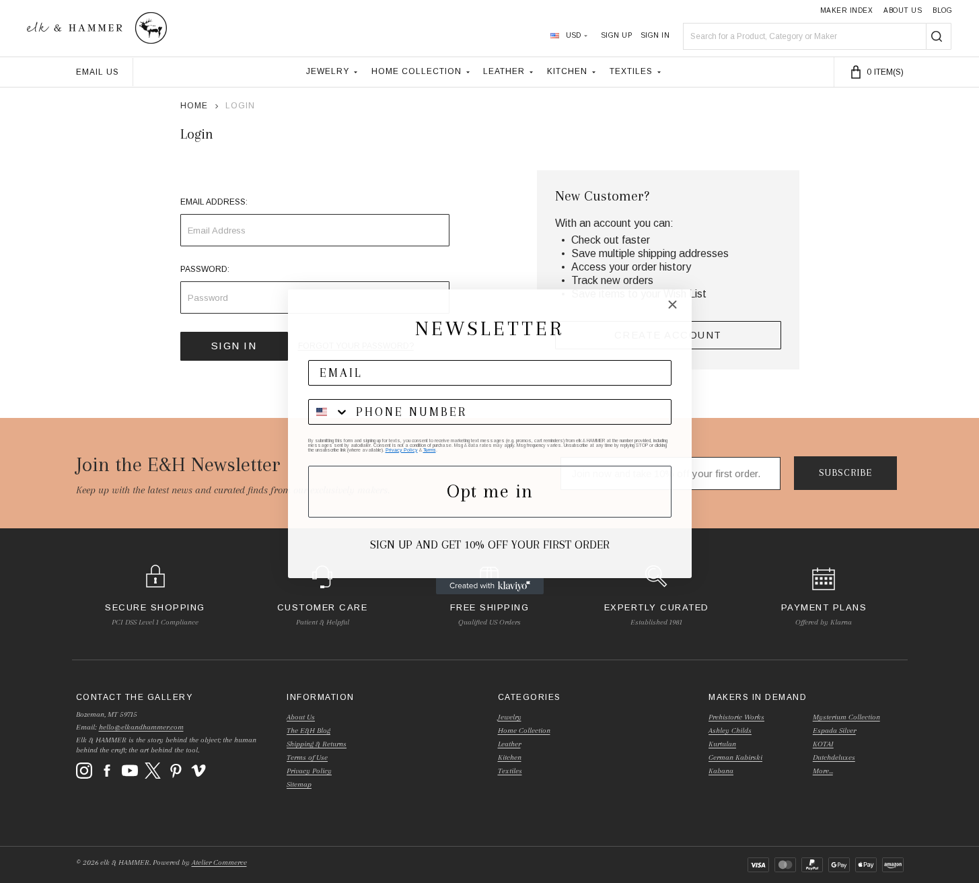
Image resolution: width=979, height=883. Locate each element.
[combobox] (329, 412)
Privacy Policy (402, 450)
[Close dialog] (672, 304)
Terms (429, 450)
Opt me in (490, 491)
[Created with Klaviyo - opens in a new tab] (490, 586)
